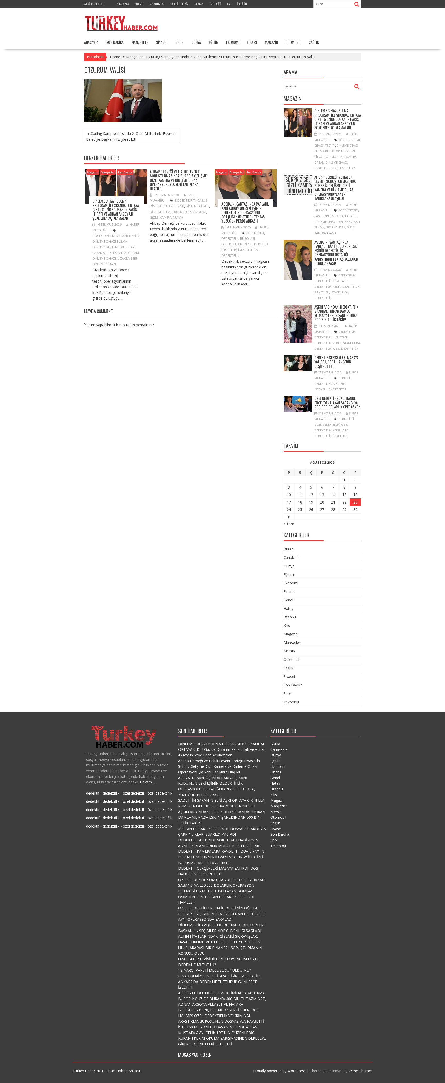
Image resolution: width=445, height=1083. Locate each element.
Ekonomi (232, 42)
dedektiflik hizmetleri (331, 337)
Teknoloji (291, 702)
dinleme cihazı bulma (167, 212)
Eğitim (213, 42)
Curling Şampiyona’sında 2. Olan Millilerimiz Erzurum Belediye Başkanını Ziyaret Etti (131, 136)
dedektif (345, 378)
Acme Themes (360, 1070)
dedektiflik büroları (238, 238)
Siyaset (162, 42)
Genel (288, 600)
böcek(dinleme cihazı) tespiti (115, 236)
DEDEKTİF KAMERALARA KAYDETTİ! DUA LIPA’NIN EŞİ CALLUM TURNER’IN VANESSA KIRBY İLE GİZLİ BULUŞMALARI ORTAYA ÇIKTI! (221, 857)
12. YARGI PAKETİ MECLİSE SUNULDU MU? (214, 970)
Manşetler (140, 42)
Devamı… (148, 782)
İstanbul (290, 617)
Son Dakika (115, 42)
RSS (229, 4)
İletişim (242, 4)
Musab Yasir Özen (194, 1054)
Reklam (199, 4)
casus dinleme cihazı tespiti (335, 216)
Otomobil (293, 42)
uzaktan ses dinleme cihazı (335, 168)
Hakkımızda (156, 4)
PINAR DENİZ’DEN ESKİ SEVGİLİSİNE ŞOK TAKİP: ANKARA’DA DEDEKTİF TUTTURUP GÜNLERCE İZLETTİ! (219, 982)
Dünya (196, 42)
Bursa (288, 549)
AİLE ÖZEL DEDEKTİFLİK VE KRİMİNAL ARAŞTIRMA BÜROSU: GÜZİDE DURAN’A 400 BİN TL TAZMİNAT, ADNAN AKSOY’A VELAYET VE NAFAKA (222, 999)
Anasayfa (123, 4)
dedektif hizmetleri (329, 384)
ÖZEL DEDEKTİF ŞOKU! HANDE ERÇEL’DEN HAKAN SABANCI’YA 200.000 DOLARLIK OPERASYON (337, 402)
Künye (139, 4)
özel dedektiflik (345, 349)
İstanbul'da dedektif (330, 389)
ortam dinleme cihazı (330, 162)
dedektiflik (255, 233)
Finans (252, 42)
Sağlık (314, 42)
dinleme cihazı (197, 206)
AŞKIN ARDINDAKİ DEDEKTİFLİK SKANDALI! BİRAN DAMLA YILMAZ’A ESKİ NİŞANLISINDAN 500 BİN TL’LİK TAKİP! (336, 313)
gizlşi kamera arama (166, 217)
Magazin (271, 42)
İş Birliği (215, 4)
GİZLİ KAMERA (116, 253)
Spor (180, 42)
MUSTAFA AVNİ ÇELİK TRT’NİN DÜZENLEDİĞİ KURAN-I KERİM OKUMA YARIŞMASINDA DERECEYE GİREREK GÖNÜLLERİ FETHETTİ (222, 1038)
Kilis (287, 625)
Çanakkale (292, 557)
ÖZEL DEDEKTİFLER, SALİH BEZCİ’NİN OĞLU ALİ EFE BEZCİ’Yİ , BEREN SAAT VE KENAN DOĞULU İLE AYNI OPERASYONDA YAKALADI (222, 914)
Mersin (289, 651)
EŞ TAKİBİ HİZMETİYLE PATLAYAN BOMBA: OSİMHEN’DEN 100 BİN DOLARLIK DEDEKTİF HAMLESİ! (216, 897)
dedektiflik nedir (235, 244)
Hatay (288, 608)
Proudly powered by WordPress (279, 1070)
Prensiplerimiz (179, 4)
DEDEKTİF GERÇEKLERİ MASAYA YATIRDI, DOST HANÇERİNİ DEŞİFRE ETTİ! (336, 362)
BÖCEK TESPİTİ (185, 200)
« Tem (289, 523)
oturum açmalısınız (138, 324)
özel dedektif (133, 793)
